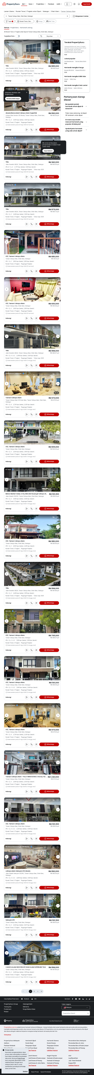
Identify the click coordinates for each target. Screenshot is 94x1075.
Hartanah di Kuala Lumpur (55, 1058)
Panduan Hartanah (9, 1045)
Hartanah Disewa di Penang (34, 1060)
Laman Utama (9, 11)
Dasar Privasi (35, 1072)
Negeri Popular (52, 1056)
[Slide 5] (33, 61)
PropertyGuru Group (11, 1004)
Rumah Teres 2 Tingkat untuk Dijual (28, 11)
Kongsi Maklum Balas (29, 1009)
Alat (69, 1056)
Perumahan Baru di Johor (76, 1043)
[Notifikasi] (79, 4)
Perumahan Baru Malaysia (77, 1041)
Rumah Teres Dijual (31, 1048)
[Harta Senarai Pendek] (57, 42)
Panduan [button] (51, 4)
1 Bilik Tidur (73, 79)
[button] (6, 27)
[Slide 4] (32, 61)
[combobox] (37, 16)
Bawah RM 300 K (80, 70)
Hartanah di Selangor (53, 1060)
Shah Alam (55, 11)
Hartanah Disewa (53, 1041)
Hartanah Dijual (31, 1041)
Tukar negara (66, 1004)
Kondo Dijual (29, 1043)
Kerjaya (6, 1011)
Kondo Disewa (51, 1043)
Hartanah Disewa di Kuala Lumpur (36, 1058)
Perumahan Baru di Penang (76, 1048)
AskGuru (6, 1043)
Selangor (46, 11)
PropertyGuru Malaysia (11, 1041)
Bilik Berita (26, 1007)
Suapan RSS (72, 1063)
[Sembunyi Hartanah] (53, 42)
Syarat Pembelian (46, 1072)
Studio (66, 79)
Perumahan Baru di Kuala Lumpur (78, 1045)
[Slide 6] (35, 61)
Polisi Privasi (21, 1058)
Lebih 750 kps (68, 88)
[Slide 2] (29, 61)
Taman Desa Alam (80, 61)
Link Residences (69, 61)
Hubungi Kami (27, 1004)
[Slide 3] (30, 61)
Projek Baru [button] (40, 4)
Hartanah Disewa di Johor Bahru (35, 1063)
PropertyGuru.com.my (10, 1027)
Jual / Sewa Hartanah (74, 1060)
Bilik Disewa (50, 1048)
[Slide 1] (27, 61)
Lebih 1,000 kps (78, 88)
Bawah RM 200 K (69, 70)
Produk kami (7, 1009)
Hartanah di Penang (53, 1063)
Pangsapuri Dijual (31, 1045)
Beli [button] (23, 4)
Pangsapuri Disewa (53, 1045)
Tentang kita (7, 1007)
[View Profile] (10, 42)
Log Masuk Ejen (73, 1058)
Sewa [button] (30, 4)
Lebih (58, 4)
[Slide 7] (36, 61)
